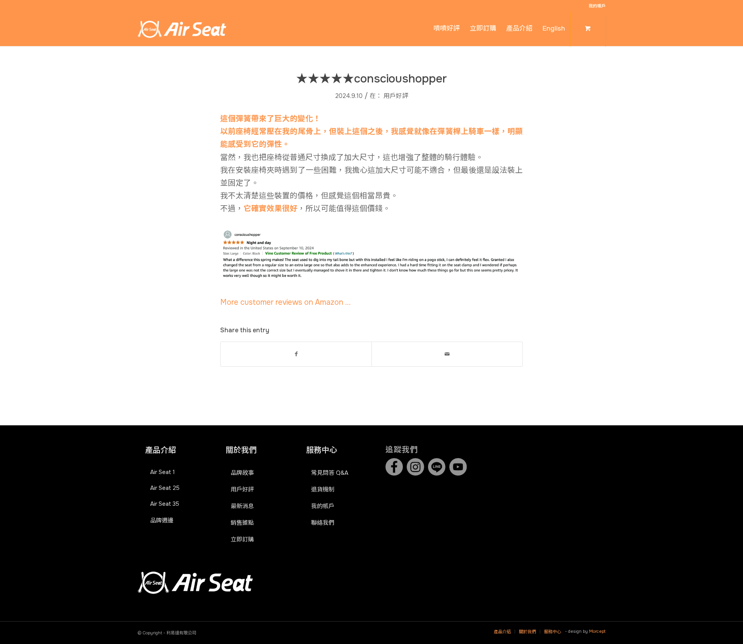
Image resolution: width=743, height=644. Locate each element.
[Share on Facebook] (296, 354)
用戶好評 (395, 96)
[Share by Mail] (447, 354)
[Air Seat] (182, 28)
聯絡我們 (322, 523)
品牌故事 (242, 473)
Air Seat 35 (164, 504)
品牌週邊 (161, 520)
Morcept (597, 631)
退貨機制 (322, 489)
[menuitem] (595, 6)
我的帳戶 (597, 6)
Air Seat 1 (162, 472)
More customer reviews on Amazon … (285, 302)
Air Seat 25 (165, 488)
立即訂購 (242, 539)
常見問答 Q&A (329, 473)
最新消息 (242, 506)
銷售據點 (242, 523)
